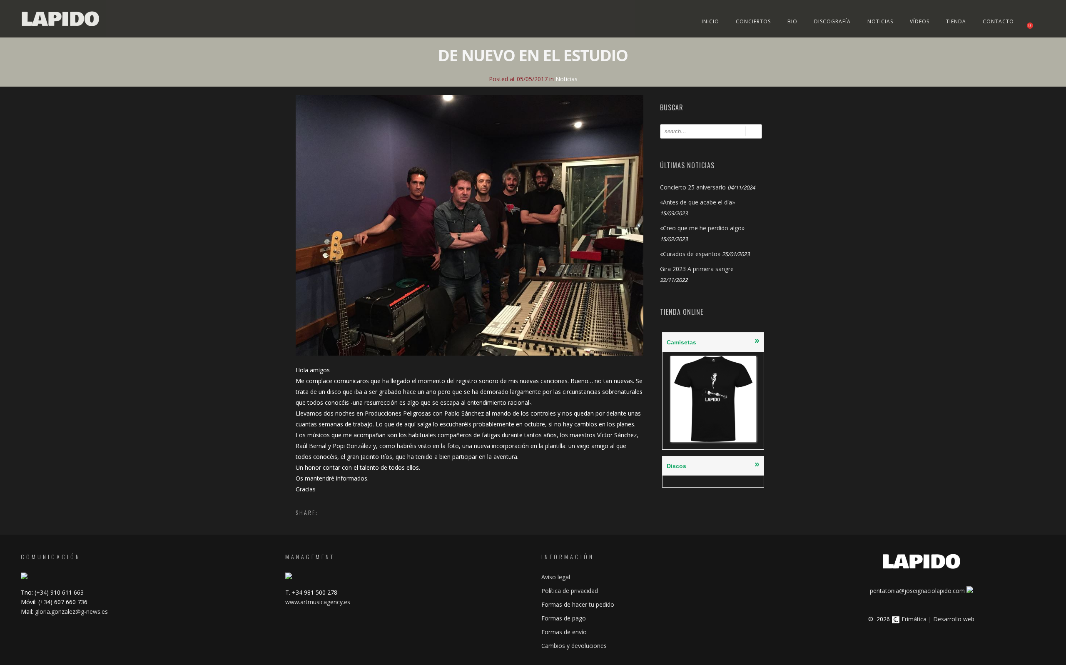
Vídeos (919, 21)
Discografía (832, 21)
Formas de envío (564, 632)
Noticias (880, 21)
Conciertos (753, 21)
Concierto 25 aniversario (693, 187)
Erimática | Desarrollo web (937, 619)
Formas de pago (563, 618)
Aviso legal (555, 577)
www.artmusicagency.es (317, 602)
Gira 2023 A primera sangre (697, 269)
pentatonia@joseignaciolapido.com (917, 591)
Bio (792, 21)
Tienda (956, 21)
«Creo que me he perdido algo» (702, 228)
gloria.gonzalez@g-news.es (71, 611)
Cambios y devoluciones (574, 646)
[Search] (753, 131)
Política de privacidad (569, 591)
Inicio (710, 21)
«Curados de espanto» (690, 254)
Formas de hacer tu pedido (577, 604)
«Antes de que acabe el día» (697, 202)
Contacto (998, 21)
